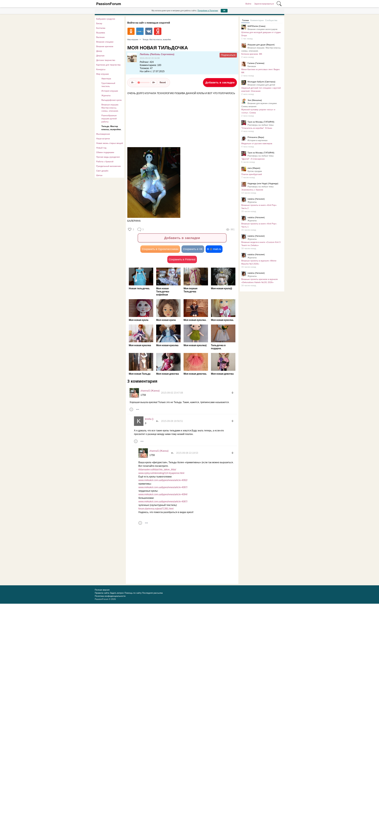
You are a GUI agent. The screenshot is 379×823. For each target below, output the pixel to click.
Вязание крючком (104, 46)
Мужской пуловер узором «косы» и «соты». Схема (258, 111)
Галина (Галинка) (256, 63)
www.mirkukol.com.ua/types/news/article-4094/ (162, 494)
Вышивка (100, 32)
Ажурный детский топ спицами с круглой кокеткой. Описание (261, 89)
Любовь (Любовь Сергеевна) (157, 54)
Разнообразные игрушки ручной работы (109, 118)
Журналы (106, 95)
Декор (99, 51)
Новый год (101, 148)
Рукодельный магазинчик (108, 166)
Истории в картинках (258, 140)
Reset (163, 82)
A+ (153, 82)
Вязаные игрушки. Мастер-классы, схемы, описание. (110, 107)
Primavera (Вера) (256, 137)
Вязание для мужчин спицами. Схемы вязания (259, 105)
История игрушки (109, 91)
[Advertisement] (180, 121)
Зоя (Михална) (255, 100)
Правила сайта (102, 593)
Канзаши (252, 66)
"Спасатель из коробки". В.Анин (256, 128)
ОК (224, 11)
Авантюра (106, 78)
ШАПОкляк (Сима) (256, 26)
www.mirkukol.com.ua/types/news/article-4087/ (162, 501)
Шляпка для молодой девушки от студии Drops (261, 34)
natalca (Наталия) (256, 199)
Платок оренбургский (251, 174)
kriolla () (149, 419)
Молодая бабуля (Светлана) (261, 81)
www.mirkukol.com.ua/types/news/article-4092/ (162, 480)
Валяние (100, 37)
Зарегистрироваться (264, 4)
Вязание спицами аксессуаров (262, 29)
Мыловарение (103, 134)
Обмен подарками (105, 152)
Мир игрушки (102, 74)
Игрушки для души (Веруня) (261, 44)
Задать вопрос (117, 593)
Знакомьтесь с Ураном (252, 189)
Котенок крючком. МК (251, 54)
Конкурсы (100, 69)
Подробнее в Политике (207, 10)
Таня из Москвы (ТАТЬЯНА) (261, 122)
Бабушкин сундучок (105, 19)
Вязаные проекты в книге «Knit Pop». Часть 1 (259, 225)
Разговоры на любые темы (261, 125)
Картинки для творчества (108, 65)
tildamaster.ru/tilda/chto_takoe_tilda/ (157, 469)
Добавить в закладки (220, 82)
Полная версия (102, 590)
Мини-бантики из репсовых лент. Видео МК (260, 71)
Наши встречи (103, 138)
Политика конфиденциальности (110, 596)
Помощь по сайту (133, 593)
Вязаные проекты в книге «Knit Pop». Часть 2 (259, 206)
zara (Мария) (254, 168)
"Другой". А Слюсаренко (253, 159)
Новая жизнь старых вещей (109, 143)
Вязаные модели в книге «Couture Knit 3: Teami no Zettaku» (261, 243)
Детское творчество (105, 60)
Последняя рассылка (152, 593)
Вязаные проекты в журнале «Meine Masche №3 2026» (258, 262)
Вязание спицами (104, 42)
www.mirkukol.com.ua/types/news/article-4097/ (162, 487)
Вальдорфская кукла (111, 100)
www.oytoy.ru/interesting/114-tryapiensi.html (161, 473)
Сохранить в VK (193, 249)
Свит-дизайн (102, 171)
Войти (248, 4)
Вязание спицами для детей (261, 85)
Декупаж (100, 55)
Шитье (99, 175)
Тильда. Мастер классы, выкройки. (111, 128)
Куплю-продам (255, 171)
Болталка (100, 28)
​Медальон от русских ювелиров (256, 143)
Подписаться (228, 55)
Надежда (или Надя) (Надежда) (263, 183)
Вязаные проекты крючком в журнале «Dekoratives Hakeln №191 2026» (259, 280)
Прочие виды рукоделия (108, 157)
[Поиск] (279, 3)
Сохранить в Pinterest (182, 259)
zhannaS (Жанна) (150, 390)
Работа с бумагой (104, 161)
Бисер (99, 23)
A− (132, 82)
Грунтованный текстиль (108, 84)
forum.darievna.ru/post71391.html (156, 508)
